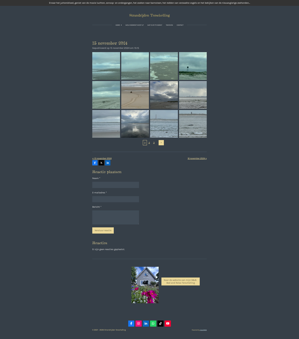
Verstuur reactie (103, 230)
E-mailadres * (99, 192)
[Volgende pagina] (161, 142)
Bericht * (96, 207)
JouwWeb (203, 330)
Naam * (96, 178)
